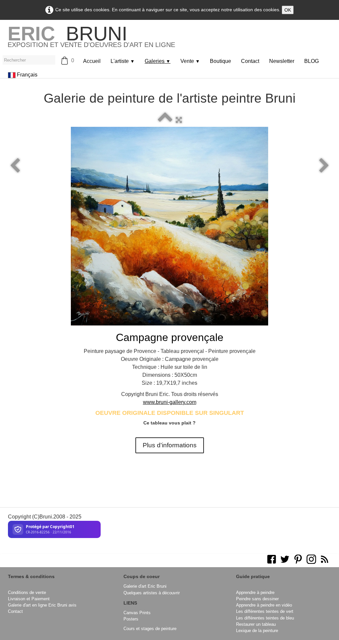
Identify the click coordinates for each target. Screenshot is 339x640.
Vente (190, 61)
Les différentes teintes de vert (264, 611)
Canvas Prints (137, 612)
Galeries (157, 61)
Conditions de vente (27, 592)
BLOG (311, 61)
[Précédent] (15, 166)
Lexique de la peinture (257, 630)
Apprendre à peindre (255, 592)
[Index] (165, 120)
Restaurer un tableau (256, 624)
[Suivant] (324, 166)
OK (287, 10)
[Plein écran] (179, 120)
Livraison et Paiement (29, 598)
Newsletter (281, 61)
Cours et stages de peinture (149, 628)
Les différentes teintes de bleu (265, 617)
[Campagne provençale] (169, 226)
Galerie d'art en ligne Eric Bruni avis (42, 605)
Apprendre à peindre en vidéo (264, 605)
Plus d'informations (170, 445)
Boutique (220, 61)
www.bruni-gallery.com (169, 402)
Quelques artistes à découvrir (151, 592)
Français (28, 74)
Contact (250, 61)
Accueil (92, 61)
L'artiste (123, 61)
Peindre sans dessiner (257, 598)
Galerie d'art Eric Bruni (145, 586)
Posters (130, 618)
